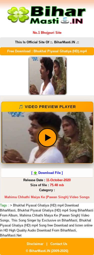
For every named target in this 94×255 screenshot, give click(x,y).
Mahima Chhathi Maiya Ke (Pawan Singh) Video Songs (47, 197)
